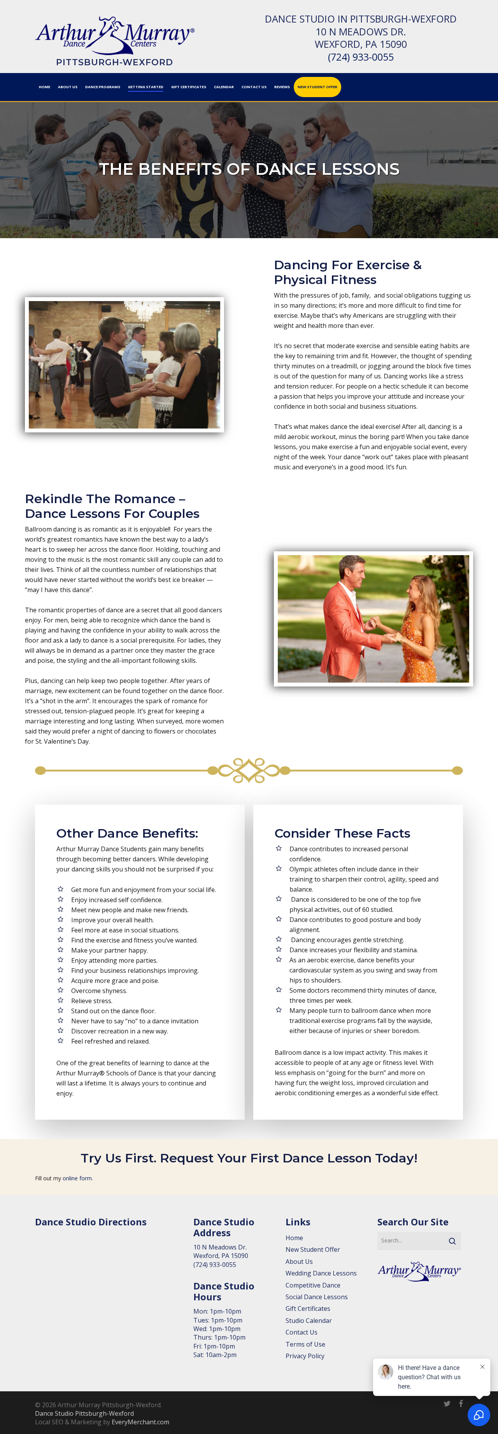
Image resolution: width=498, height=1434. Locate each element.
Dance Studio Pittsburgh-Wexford (84, 1413)
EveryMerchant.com (140, 1422)
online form (77, 1178)
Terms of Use (305, 1344)
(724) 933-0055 (361, 56)
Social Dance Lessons (317, 1297)
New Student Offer (313, 1249)
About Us (299, 1261)
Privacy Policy (305, 1356)
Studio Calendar (309, 1320)
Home (294, 1238)
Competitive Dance (313, 1285)
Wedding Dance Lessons (321, 1273)
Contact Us (301, 1332)
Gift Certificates (308, 1308)
